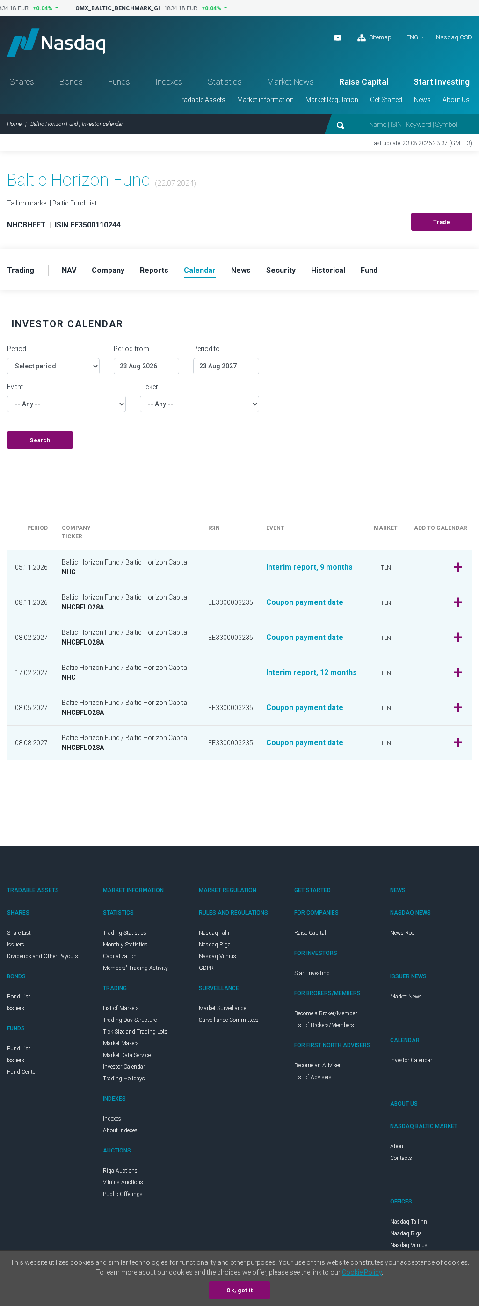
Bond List (18, 996)
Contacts (401, 1158)
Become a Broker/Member (325, 1013)
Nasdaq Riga (215, 944)
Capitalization (120, 956)
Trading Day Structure (130, 1020)
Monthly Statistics (125, 944)
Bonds (71, 82)
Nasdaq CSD (454, 37)
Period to (206, 348)
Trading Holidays (124, 1078)
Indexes (168, 82)
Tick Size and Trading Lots (135, 1031)
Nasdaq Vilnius (217, 956)
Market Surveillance (222, 1008)
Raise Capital (363, 82)
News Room (405, 933)
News (422, 99)
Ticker (149, 386)
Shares (21, 82)
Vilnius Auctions (123, 1182)
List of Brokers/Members (324, 1025)
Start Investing (442, 82)
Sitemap (380, 37)
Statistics (225, 82)
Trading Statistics (124, 933)
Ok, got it (239, 1290)
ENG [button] (412, 37)
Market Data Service (127, 1055)
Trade (441, 222)
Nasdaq (56, 42)
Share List (19, 933)
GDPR (206, 968)
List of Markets (121, 1008)
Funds (119, 82)
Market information (265, 99)
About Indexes (120, 1130)
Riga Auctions (120, 1170)
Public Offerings (123, 1194)
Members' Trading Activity (135, 968)
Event (15, 386)
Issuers (15, 944)
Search (39, 440)
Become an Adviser (317, 1065)
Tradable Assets (201, 99)
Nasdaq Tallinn (217, 933)
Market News (290, 82)
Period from (131, 348)
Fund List (18, 1048)
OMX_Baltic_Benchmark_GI (113, 8)
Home (14, 124)
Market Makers (121, 1043)
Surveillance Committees (229, 1020)
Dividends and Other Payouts (42, 956)
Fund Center (22, 1072)
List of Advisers (313, 1077)
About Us (456, 99)
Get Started (386, 99)
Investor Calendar (124, 1067)
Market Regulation (331, 99)
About (397, 1146)
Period (16, 348)
